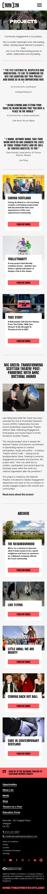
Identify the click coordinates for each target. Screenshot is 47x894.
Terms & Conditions (10, 841)
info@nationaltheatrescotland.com (20, 836)
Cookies (6, 847)
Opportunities (10, 784)
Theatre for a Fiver (12, 806)
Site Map (6, 853)
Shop (5, 801)
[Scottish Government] (24, 868)
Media (6, 795)
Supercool (7, 881)
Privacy (5, 844)
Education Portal (11, 812)
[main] (23, 386)
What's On (8, 790)
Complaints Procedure (11, 850)
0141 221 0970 (11, 832)
